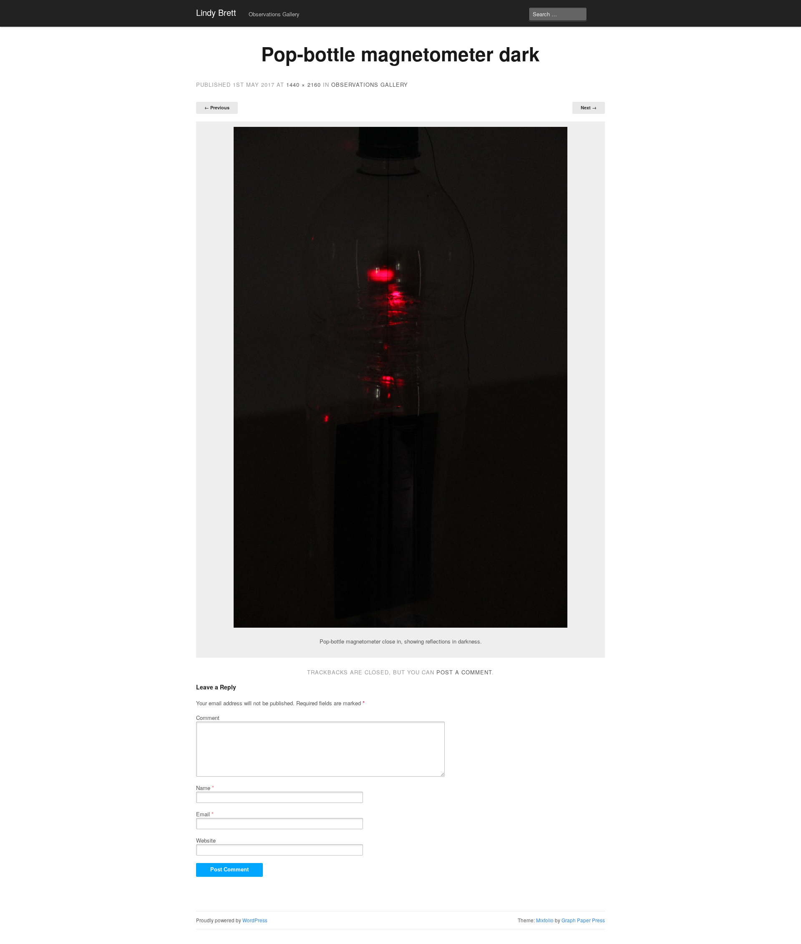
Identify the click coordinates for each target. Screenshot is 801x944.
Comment (207, 718)
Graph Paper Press (583, 920)
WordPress (254, 920)
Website (206, 840)
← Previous (216, 107)
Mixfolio (545, 920)
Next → (589, 107)
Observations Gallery (274, 14)
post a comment (464, 672)
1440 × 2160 (303, 84)
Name (205, 788)
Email (205, 814)
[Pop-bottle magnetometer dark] (400, 377)
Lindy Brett (216, 12)
